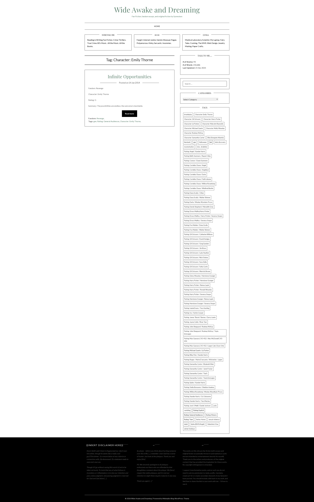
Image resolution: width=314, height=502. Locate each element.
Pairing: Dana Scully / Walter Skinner (197, 197)
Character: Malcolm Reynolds (212, 124)
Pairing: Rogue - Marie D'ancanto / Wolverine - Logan (203, 360)
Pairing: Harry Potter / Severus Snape (197, 294)
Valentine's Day (212, 424)
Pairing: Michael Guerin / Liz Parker (196, 350)
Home (157, 26)
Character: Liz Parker (191, 124)
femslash (187, 142)
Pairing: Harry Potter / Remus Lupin (196, 285)
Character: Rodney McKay (193, 133)
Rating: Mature (211, 415)
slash (186, 424)
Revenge (100, 118)
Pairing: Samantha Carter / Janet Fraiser (198, 369)
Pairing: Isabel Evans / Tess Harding (196, 308)
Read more (129, 114)
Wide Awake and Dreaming (157, 9)
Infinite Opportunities (129, 76)
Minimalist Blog (168, 498)
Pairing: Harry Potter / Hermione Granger (198, 280)
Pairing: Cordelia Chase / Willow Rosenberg (199, 184)
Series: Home (200, 419)
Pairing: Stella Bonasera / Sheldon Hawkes (199, 387)
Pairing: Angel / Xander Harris (194, 151)
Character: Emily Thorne (130, 121)
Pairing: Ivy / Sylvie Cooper (193, 313)
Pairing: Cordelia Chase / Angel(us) (196, 170)
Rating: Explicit (198, 410)
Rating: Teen (188, 419)
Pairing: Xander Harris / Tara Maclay (197, 401)
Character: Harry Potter (212, 119)
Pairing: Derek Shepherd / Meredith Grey (198, 207)
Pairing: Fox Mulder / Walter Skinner (197, 230)
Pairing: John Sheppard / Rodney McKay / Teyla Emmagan (201, 332)
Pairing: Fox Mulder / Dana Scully (196, 225)
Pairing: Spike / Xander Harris (194, 383)
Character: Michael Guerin (193, 128)
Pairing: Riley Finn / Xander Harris (196, 355)
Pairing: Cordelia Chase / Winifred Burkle (198, 188)
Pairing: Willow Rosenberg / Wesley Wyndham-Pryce (203, 392)
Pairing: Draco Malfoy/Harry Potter (196, 211)
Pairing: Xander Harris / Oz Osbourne (197, 396)
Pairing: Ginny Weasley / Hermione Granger (199, 276)
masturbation (189, 147)
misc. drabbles (202, 147)
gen (95, 121)
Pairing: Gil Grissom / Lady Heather (196, 253)
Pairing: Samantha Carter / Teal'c (196, 373)
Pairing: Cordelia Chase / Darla (195, 174)
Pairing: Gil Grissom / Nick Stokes (196, 257)
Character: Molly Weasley (215, 128)
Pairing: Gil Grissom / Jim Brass (195, 248)
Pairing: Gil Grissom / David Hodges (197, 239)
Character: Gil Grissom (192, 119)
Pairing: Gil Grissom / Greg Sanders (196, 244)
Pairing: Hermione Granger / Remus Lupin (198, 299)
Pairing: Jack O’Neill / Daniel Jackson (197, 406)
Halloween (203, 142)
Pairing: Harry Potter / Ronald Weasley (198, 290)
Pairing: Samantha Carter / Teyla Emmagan (199, 378)
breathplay (188, 114)
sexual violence (214, 419)
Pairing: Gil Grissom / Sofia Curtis (196, 267)
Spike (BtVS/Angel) (197, 424)
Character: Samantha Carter (194, 138)
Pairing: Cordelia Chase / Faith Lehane (197, 179)
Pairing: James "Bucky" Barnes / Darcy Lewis (200, 317)
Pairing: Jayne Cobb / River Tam (195, 322)
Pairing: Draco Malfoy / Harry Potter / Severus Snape (203, 216)
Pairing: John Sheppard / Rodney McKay (198, 327)
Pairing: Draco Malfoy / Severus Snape (198, 220)
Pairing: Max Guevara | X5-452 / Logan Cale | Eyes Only (204, 346)
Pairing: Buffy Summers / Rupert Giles (197, 156)
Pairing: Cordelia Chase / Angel (195, 165)
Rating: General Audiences (108, 121)
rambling (187, 410)
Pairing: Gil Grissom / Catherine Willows (198, 234)
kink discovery (220, 142)
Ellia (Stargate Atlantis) (215, 138)
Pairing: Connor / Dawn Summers (196, 161)
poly (215, 406)
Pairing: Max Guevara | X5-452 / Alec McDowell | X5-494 (203, 340)
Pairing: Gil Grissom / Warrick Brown (197, 271)
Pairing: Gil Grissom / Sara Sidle (195, 262)
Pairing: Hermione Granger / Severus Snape (199, 304)
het (211, 142)
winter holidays (189, 429)
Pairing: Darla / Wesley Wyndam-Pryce (198, 202)
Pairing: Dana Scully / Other (194, 193)
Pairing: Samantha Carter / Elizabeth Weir (199, 364)
